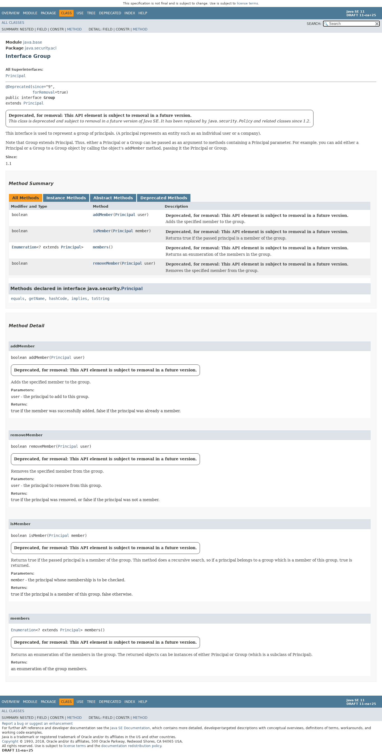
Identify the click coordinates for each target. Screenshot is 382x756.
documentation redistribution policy (131, 746)
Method (74, 29)
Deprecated (110, 13)
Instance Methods (66, 198)
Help (142, 13)
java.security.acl (40, 48)
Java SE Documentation (130, 728)
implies (79, 298)
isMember (102, 231)
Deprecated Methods (163, 198)
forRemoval (43, 92)
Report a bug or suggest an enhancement (37, 724)
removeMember (106, 263)
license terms (247, 3)
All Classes (13, 23)
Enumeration (24, 247)
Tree (91, 13)
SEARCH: (314, 24)
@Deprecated (18, 86)
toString (100, 298)
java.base (32, 42)
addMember (103, 214)
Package (48, 13)
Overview (11, 13)
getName (36, 298)
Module (30, 13)
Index (129, 13)
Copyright (10, 741)
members (101, 247)
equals (17, 298)
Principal (16, 76)
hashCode (58, 298)
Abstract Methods (113, 198)
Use (80, 13)
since (38, 86)
